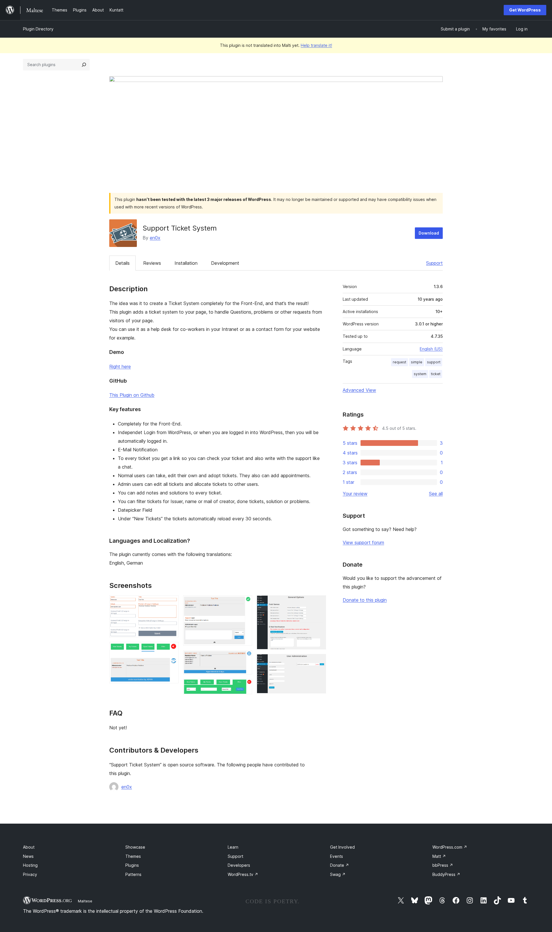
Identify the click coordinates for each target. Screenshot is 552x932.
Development (225, 263)
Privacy (30, 874)
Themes (133, 856)
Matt (439, 856)
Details (122, 263)
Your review (355, 493)
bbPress (442, 865)
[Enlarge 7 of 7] (318, 662)
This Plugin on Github (131, 395)
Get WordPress (525, 9)
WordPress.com (449, 847)
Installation (186, 263)
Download (429, 233)
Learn (233, 847)
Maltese (85, 901)
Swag (338, 874)
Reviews (152, 263)
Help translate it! (316, 45)
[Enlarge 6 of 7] (318, 603)
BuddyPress (446, 874)
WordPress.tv (243, 874)
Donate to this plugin (365, 600)
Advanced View (359, 390)
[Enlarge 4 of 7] (244, 658)
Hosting (30, 865)
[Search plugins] (84, 64)
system (420, 374)
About (28, 847)
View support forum (363, 542)
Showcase (135, 847)
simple (416, 362)
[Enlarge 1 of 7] (171, 603)
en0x (155, 238)
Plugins (132, 865)
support (433, 362)
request (399, 362)
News (28, 856)
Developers (239, 865)
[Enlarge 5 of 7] (244, 687)
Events (336, 856)
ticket (435, 374)
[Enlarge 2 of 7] (171, 650)
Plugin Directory (38, 28)
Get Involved (342, 847)
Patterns (133, 874)
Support (434, 263)
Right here (120, 366)
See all (436, 493)
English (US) (431, 348)
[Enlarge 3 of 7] (244, 603)
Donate (339, 865)
